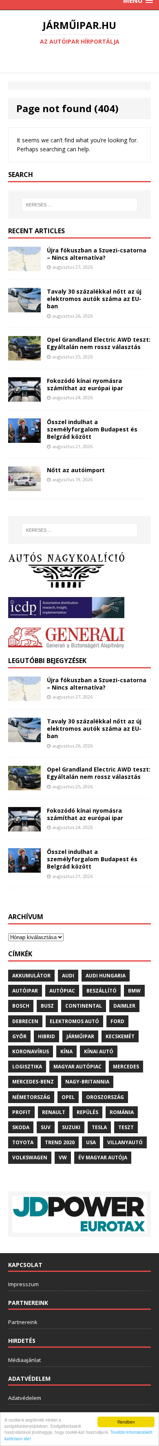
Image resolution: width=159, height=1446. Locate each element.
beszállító (101, 990)
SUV (46, 1127)
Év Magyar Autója (102, 1157)
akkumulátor (31, 975)
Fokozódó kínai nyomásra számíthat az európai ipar (85, 384)
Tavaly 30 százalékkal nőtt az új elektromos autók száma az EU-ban (94, 298)
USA (91, 1142)
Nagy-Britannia (87, 1081)
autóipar (25, 990)
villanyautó (125, 1142)
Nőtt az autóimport (76, 470)
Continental (83, 1005)
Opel (68, 1097)
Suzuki (71, 1127)
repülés (87, 1112)
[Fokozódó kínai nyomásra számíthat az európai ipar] (24, 397)
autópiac (62, 990)
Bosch (20, 1005)
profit (21, 1112)
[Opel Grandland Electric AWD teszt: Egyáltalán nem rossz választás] (24, 356)
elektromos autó (74, 1021)
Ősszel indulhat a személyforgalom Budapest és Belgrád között (92, 429)
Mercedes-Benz (33, 1081)
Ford (117, 1021)
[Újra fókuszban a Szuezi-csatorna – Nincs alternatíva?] (24, 266)
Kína (66, 1051)
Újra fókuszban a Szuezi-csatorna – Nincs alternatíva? (96, 253)
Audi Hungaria (106, 975)
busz (47, 1005)
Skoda (20, 1127)
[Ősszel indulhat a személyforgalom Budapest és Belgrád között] (24, 438)
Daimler (124, 1005)
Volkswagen (29, 1157)
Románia (122, 1112)
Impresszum (23, 1284)
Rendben (126, 1422)
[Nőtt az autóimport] (24, 486)
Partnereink (23, 1322)
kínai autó (98, 1051)
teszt (126, 1127)
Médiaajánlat (24, 1360)
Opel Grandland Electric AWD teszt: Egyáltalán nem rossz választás (98, 343)
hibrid (46, 1036)
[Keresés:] (79, 205)
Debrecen (25, 1021)
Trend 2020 (60, 1142)
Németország (31, 1097)
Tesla (99, 1127)
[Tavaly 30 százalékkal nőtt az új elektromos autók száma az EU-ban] (24, 307)
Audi (68, 975)
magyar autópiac (77, 1066)
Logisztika (27, 1066)
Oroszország (105, 1097)
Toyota (22, 1142)
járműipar (80, 1036)
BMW (134, 990)
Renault (53, 1112)
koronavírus (30, 1051)
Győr (19, 1036)
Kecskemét (120, 1036)
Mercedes (126, 1066)
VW (63, 1157)
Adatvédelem (24, 1398)
